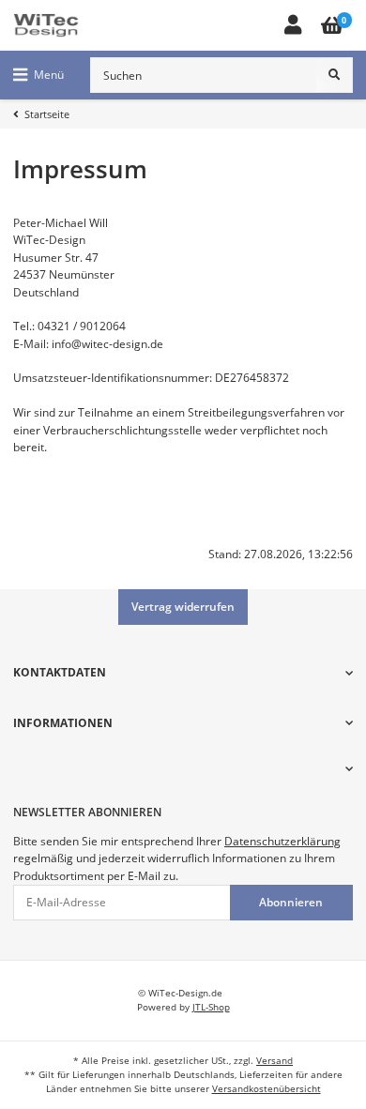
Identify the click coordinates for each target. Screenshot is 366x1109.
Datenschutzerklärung (282, 841)
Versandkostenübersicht (266, 1089)
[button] (292, 25)
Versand (274, 1061)
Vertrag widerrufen (183, 607)
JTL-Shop (211, 1007)
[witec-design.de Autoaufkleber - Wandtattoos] (46, 25)
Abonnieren (291, 902)
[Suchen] (334, 75)
